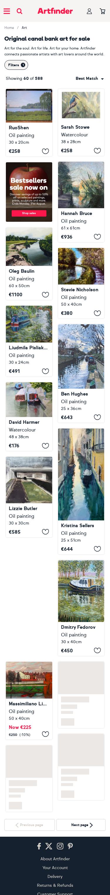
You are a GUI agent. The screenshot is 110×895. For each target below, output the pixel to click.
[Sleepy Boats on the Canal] (29, 341)
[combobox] (89, 78)
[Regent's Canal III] (81, 373)
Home (9, 28)
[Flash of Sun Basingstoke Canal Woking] (81, 202)
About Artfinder (55, 847)
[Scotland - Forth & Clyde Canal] (81, 283)
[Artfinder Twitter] (49, 835)
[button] (89, 78)
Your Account (55, 856)
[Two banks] (29, 264)
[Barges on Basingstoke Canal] (29, 416)
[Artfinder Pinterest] (70, 835)
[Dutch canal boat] (81, 608)
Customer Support (55, 882)
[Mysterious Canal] (81, 491)
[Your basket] (102, 11)
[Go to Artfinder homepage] (55, 11)
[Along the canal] (29, 582)
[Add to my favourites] (45, 151)
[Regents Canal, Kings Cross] (29, 497)
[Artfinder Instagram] (60, 835)
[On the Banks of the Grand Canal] (29, 122)
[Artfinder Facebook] (39, 835)
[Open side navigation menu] (6, 11)
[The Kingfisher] (81, 122)
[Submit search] (19, 11)
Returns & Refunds (55, 873)
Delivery (55, 865)
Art (24, 28)
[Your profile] (89, 11)
